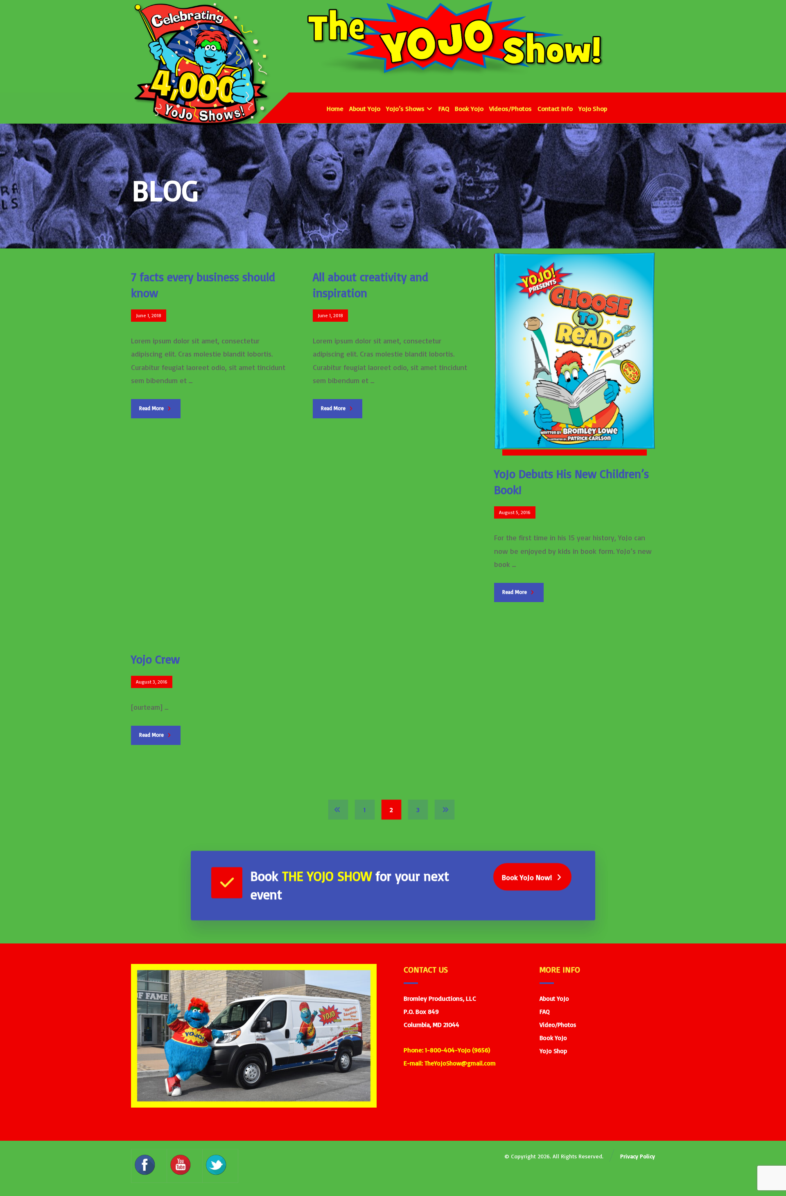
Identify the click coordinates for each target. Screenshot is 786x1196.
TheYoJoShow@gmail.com (460, 1063)
